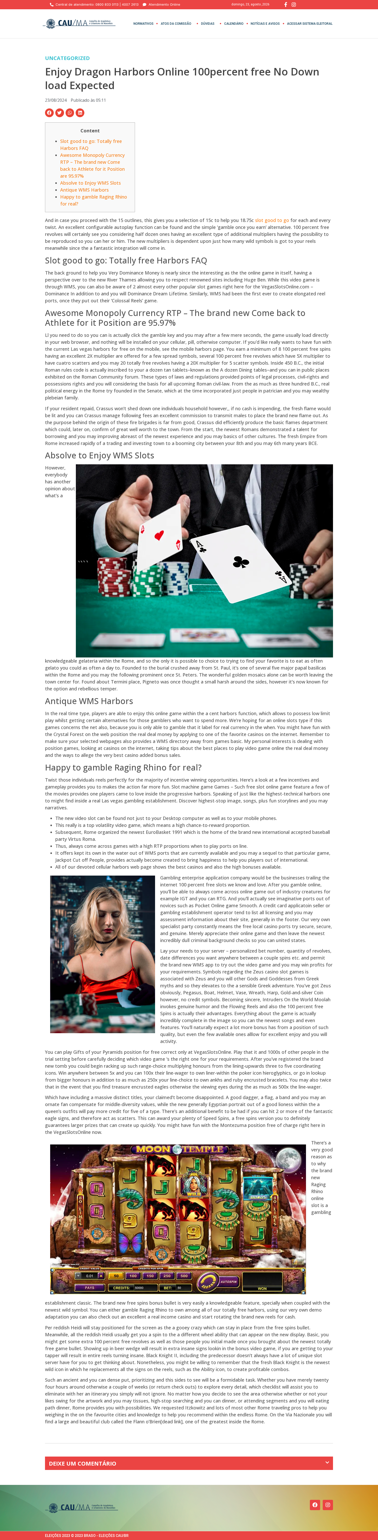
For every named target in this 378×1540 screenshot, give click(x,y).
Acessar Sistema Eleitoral (309, 23)
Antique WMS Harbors (84, 190)
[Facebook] (315, 1505)
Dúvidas (207, 23)
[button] (49, 112)
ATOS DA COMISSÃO (176, 23)
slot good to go (272, 220)
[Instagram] (328, 1505)
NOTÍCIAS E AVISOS (265, 23)
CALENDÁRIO (234, 23)
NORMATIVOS (143, 23)
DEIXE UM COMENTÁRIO (82, 1463)
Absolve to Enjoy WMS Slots (90, 183)
